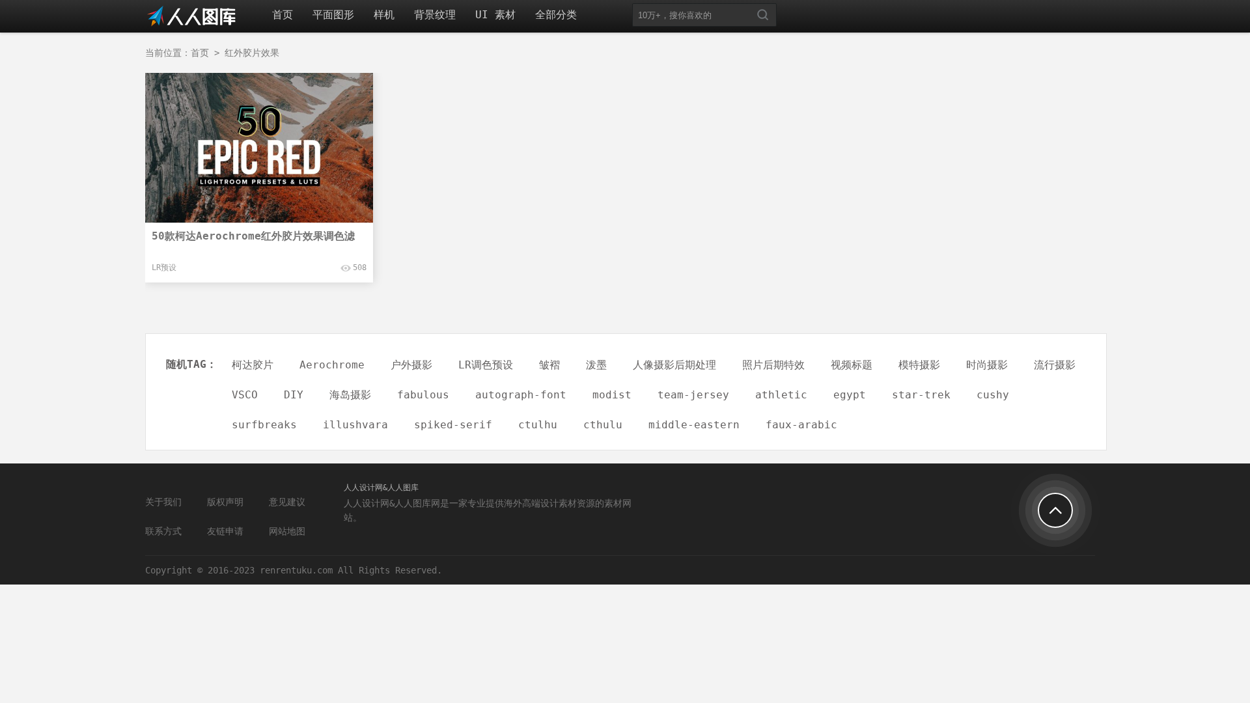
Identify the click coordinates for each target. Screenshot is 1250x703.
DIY (293, 395)
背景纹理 (435, 14)
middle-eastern (694, 425)
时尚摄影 (987, 365)
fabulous (423, 395)
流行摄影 (1055, 365)
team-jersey (693, 395)
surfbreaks (264, 425)
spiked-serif (453, 425)
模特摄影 (919, 365)
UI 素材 (495, 14)
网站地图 (287, 531)
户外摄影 (411, 365)
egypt (849, 395)
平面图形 (333, 14)
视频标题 (851, 365)
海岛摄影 (350, 395)
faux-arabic (801, 425)
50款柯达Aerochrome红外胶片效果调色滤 (253, 236)
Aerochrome (332, 365)
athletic (781, 395)
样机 (384, 14)
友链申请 (225, 531)
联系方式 (163, 531)
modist (612, 395)
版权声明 (225, 502)
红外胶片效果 (252, 53)
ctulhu (537, 425)
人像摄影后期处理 (674, 365)
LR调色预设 (485, 365)
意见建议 (287, 502)
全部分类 (556, 14)
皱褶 (549, 365)
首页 (282, 14)
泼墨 (596, 365)
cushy (993, 395)
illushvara (355, 425)
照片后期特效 (773, 365)
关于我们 (163, 502)
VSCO (245, 395)
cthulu (602, 425)
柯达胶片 (252, 365)
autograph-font (520, 395)
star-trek (921, 395)
